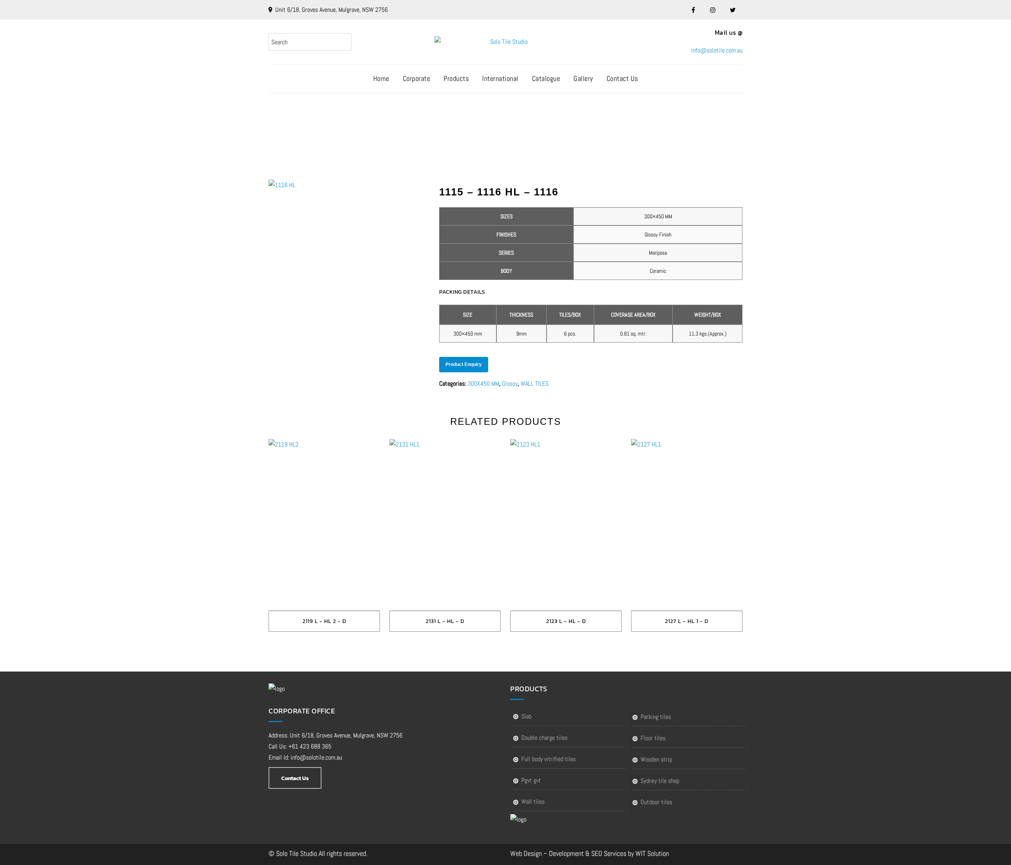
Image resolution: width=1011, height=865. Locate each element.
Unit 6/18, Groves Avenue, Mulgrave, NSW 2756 (331, 10)
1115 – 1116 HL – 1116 (514, 125)
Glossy (510, 383)
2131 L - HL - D (445, 621)
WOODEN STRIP (656, 759)
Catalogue (546, 78)
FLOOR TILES (653, 738)
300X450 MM (483, 383)
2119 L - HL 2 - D (324, 621)
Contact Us (622, 78)
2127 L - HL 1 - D (686, 621)
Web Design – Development (547, 853)
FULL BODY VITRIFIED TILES (548, 759)
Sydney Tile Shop (660, 781)
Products (456, 78)
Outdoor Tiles (656, 802)
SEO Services (608, 853)
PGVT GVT (531, 780)
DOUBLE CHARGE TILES (544, 738)
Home (381, 78)
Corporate (416, 78)
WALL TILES (535, 383)
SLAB (526, 716)
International (500, 78)
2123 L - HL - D (566, 621)
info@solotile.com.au (716, 50)
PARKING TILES (656, 717)
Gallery (583, 78)
